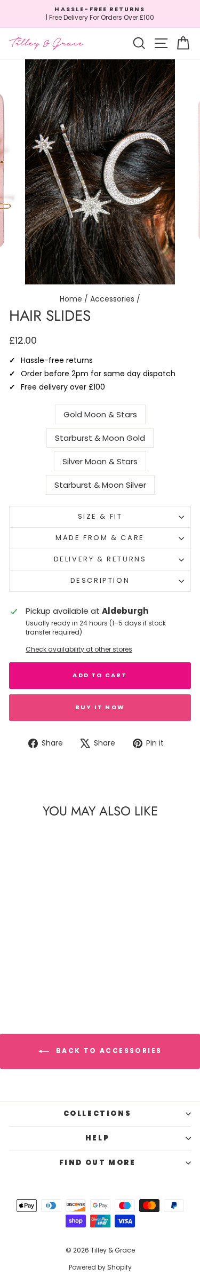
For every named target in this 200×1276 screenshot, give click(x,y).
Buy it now (100, 707)
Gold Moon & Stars (100, 414)
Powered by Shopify (100, 1267)
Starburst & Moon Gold (100, 437)
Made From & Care (100, 538)
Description (100, 580)
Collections (97, 1113)
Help (97, 1138)
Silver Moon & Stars (100, 461)
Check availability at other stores (79, 649)
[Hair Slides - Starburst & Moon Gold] (31, 970)
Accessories (112, 299)
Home (71, 299)
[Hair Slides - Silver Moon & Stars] (47, 970)
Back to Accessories (107, 1050)
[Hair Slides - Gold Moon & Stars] (16, 970)
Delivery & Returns (100, 559)
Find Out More (97, 1163)
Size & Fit (100, 516)
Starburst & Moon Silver (100, 484)
